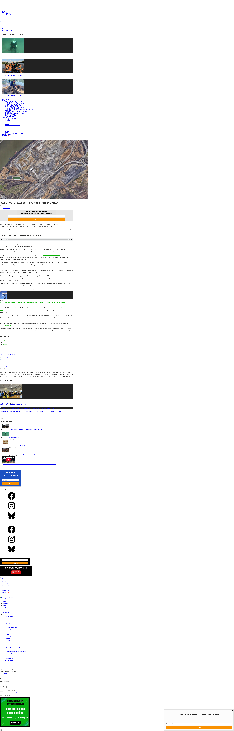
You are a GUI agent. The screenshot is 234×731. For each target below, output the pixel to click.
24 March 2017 (3, 354)
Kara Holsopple (5, 403)
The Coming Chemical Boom (14, 107)
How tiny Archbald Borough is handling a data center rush (26, 401)
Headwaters (9, 112)
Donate (4, 601)
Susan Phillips (4, 413)
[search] (12, 669)
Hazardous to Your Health (14, 113)
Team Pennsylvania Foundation (51, 255)
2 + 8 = (3, 686)
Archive (4, 15)
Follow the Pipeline (12, 108)
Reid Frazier (6, 208)
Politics (8, 128)
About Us (4, 12)
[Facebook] (11, 500)
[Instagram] (11, 510)
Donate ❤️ (5, 135)
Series (4, 100)
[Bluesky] (11, 519)
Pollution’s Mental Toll (13, 105)
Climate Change (10, 118)
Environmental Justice (13, 123)
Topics (4, 117)
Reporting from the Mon (13, 101)
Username (3, 676)
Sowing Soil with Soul (13, 104)
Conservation (10, 119)
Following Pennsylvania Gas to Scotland (19, 109)
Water (7, 132)
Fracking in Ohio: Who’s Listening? (17, 111)
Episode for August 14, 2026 (14, 95)
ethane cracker (11, 354)
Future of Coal (10, 116)
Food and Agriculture (12, 125)
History (7, 127)
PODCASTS (5, 590)
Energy (7, 122)
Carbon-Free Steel (11, 102)
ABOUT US (5, 583)
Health (7, 126)
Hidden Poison (10, 114)
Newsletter (5, 603)
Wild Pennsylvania (11, 106)
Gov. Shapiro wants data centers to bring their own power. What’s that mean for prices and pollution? (32, 302)
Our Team (7, 13)
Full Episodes (7, 30)
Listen (4, 610)
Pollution (8, 129)
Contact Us (8, 14)
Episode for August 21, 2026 (14, 75)
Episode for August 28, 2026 (14, 55)
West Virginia (8, 325)
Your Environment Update (14, 133)
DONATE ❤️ (5, 592)
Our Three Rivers (11, 115)
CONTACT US (6, 585)
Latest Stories (8, 404)
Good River (9, 110)
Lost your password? (11, 692)
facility (7, 232)
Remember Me (11, 690)
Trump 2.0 (8, 131)
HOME (4, 581)
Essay (7, 124)
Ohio (1, 325)
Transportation (10, 130)
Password (2, 678)
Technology (23, 404)
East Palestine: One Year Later (15, 103)
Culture (7, 120)
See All (4, 37)
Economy (8, 121)
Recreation (9, 130)
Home (4, 605)
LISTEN (4, 588)
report (4, 229)
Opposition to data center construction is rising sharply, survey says (31, 411)
